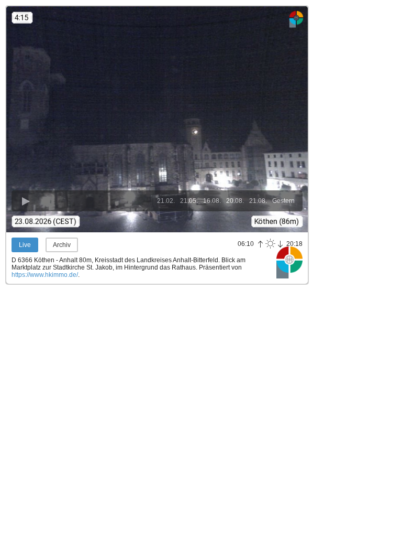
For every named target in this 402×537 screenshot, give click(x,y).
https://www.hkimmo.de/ (45, 274)
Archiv (62, 245)
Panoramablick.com (289, 262)
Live (25, 245)
